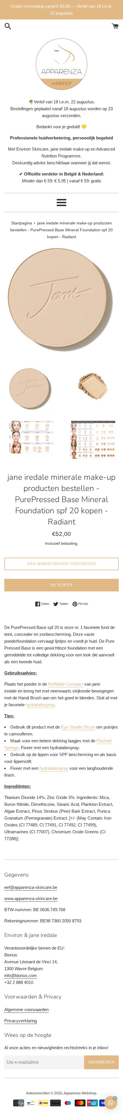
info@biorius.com (20, 975)
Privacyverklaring (20, 1020)
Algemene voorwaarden (26, 1009)
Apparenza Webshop (80, 1093)
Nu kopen (61, 585)
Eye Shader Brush (78, 727)
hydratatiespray (40, 704)
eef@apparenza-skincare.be (30, 887)
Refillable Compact (65, 684)
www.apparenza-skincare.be (30, 898)
